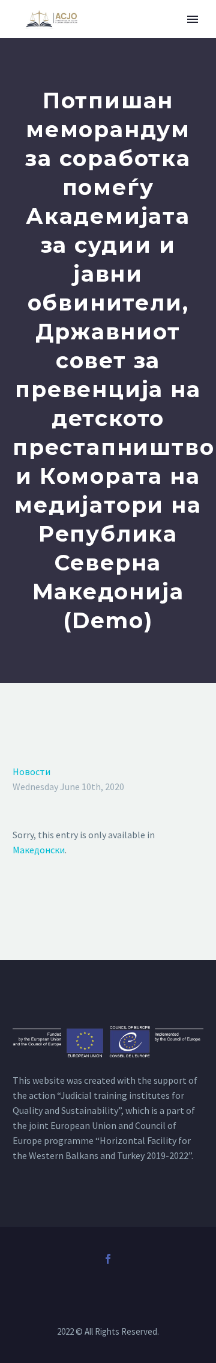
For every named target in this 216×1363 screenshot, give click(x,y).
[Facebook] (108, 1259)
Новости (31, 771)
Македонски (39, 850)
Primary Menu (192, 19)
